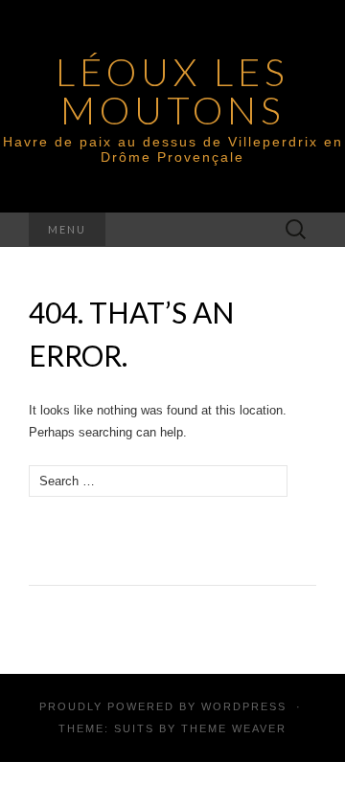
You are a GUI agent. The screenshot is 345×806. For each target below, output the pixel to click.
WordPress (244, 706)
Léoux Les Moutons (172, 91)
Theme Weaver (234, 728)
